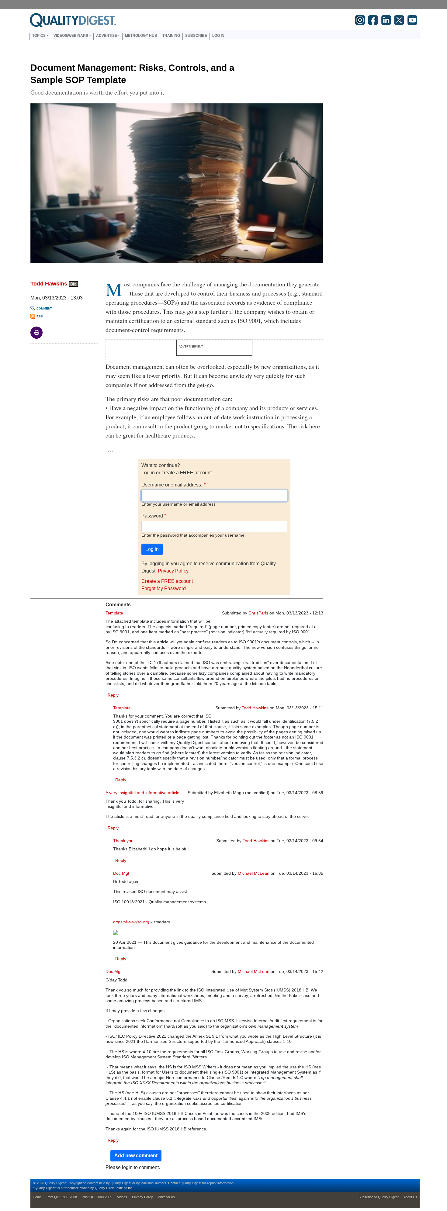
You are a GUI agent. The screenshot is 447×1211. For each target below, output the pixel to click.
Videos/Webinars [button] (71, 35)
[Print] (36, 332)
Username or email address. (171, 484)
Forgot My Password (163, 588)
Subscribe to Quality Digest (379, 1197)
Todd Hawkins (48, 284)
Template (114, 613)
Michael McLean (253, 873)
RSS (39, 316)
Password (152, 515)
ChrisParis (258, 613)
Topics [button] (39, 35)
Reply (113, 695)
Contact (174, 1183)
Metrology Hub (141, 35)
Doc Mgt (121, 873)
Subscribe (196, 35)
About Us (410, 1197)
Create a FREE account (167, 581)
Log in (218, 35)
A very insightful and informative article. (143, 792)
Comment (44, 308)
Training (171, 35)
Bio (73, 284)
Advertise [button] (106, 35)
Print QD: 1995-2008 (62, 1197)
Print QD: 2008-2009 (97, 1197)
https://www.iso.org (131, 921)
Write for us (166, 1197)
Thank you (123, 840)
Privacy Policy (173, 570)
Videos (122, 1197)
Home (37, 1197)
